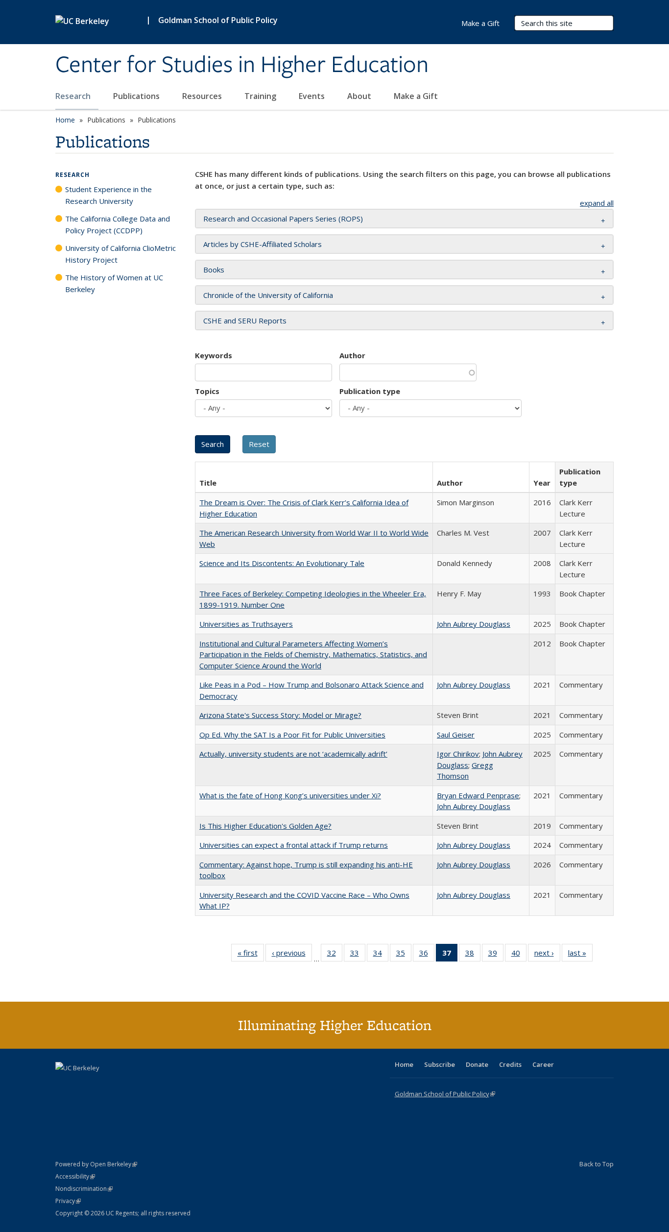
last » (580, 955)
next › (547, 955)
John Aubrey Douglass (473, 624)
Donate (477, 1064)
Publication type (369, 391)
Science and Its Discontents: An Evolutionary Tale (281, 563)
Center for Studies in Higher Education (242, 65)
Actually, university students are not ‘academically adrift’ (293, 754)
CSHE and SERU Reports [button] (245, 320)
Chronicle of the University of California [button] (268, 295)
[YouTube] (102, 1084)
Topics (207, 391)
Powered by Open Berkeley (96, 1164)
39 (495, 955)
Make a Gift (416, 96)
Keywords (213, 355)
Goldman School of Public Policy (218, 20)
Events (313, 96)
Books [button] (213, 269)
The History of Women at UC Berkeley (114, 283)
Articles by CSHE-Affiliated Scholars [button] (262, 244)
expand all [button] (597, 203)
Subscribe (439, 1064)
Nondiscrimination (84, 1188)
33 (357, 955)
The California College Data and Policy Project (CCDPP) (117, 224)
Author (352, 355)
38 (472, 955)
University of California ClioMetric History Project (120, 254)
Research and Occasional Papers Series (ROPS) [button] (283, 218)
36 (426, 955)
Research (74, 96)
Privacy (68, 1201)
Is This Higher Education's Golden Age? (265, 826)
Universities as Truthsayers (246, 624)
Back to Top (596, 1163)
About (360, 96)
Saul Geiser (456, 734)
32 (334, 955)
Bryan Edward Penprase (478, 795)
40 (518, 955)
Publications (137, 96)
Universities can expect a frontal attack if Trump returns (293, 845)
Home (65, 119)
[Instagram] (121, 1084)
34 (380, 955)
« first (251, 955)
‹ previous (292, 955)
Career (543, 1064)
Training (261, 96)
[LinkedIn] (83, 1084)
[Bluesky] (140, 1084)
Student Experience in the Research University (108, 195)
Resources (203, 96)
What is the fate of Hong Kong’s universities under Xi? (290, 795)
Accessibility (75, 1176)
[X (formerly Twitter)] (64, 1084)
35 (403, 955)
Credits (510, 1064)
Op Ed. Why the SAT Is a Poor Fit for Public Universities (292, 734)
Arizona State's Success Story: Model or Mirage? (280, 715)
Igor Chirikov (458, 754)
